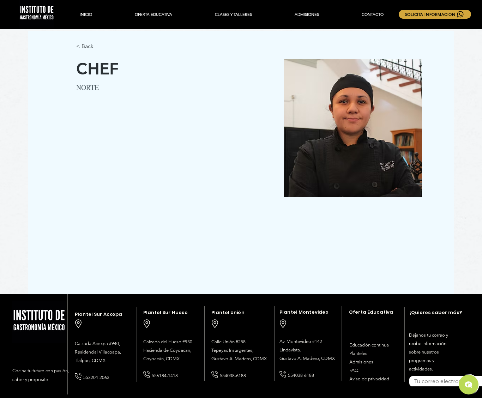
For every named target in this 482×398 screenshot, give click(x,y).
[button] (153, 14)
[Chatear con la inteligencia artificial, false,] (468, 384)
